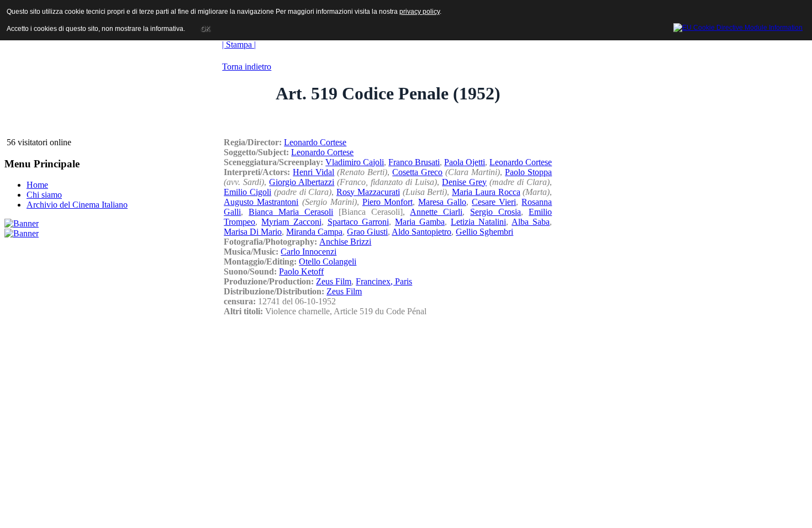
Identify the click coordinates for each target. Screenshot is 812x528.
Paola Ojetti (464, 162)
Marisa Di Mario (253, 231)
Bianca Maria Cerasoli (291, 212)
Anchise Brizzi (345, 241)
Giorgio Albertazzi (301, 182)
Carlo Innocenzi (308, 251)
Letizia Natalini (478, 221)
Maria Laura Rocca (486, 192)
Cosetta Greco (417, 172)
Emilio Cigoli (247, 192)
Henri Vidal (313, 172)
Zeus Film (333, 281)
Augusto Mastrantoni (261, 202)
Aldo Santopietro (421, 231)
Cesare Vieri (494, 202)
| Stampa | (239, 44)
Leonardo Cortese (315, 142)
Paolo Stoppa (528, 172)
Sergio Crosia (495, 212)
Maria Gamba (420, 221)
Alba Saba (531, 221)
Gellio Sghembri (484, 231)
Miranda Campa (314, 231)
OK (205, 29)
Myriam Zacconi (291, 221)
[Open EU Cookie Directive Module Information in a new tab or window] (738, 26)
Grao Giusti (367, 231)
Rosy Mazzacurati (368, 192)
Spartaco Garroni (358, 221)
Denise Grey (464, 182)
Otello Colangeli (327, 261)
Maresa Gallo (442, 202)
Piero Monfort (387, 202)
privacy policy (419, 11)
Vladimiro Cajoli (354, 162)
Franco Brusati (414, 162)
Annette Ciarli (436, 212)
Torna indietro (246, 66)
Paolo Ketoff (301, 271)
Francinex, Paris (384, 281)
